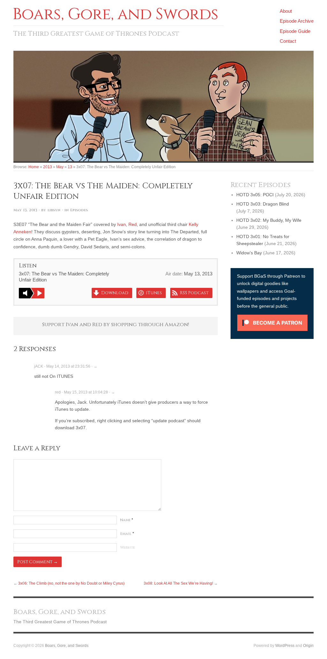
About (286, 11)
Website (127, 547)
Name (126, 520)
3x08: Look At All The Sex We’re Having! (178, 583)
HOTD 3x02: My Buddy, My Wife (268, 220)
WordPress (284, 645)
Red (132, 224)
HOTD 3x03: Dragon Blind (262, 203)
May (60, 167)
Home (33, 167)
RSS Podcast (194, 293)
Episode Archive (297, 21)
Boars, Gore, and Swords (66, 645)
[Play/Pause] (31, 293)
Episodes (79, 210)
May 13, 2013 (25, 210)
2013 (47, 167)
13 (70, 167)
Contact (288, 41)
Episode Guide (295, 31)
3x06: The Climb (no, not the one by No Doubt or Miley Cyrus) (71, 583)
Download (114, 293)
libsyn (54, 210)
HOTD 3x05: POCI (255, 194)
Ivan (121, 224)
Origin (308, 645)
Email (127, 533)
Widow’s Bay (249, 252)
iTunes (154, 293)
